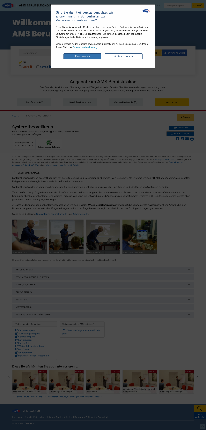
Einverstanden (82, 56)
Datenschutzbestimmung (85, 47)
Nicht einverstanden (124, 56)
